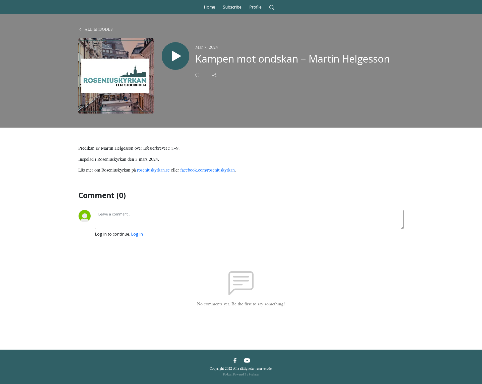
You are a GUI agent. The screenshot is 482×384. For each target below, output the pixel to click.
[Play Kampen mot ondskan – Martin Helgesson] (175, 56)
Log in (137, 234)
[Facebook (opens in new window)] (235, 360)
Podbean (254, 374)
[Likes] (198, 75)
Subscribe (232, 7)
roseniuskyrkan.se (153, 170)
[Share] (215, 75)
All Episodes (98, 29)
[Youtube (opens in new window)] (247, 360)
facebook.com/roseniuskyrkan (207, 170)
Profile (255, 7)
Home (209, 7)
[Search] (271, 7)
